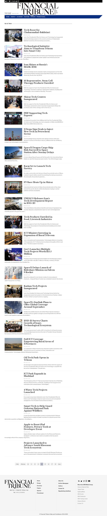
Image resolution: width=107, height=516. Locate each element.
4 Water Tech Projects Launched (35, 391)
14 (41, 464)
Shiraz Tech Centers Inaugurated (35, 98)
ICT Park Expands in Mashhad (35, 375)
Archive (11, 1)
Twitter (17, 1)
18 (55, 464)
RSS (13, 1)
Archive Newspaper (63, 483)
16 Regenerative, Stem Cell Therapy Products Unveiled (39, 82)
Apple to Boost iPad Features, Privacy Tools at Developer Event (37, 426)
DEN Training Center (83, 498)
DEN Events (81, 494)
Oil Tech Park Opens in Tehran (36, 358)
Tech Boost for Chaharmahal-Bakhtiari (37, 31)
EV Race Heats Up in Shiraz (38, 182)
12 (34, 464)
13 (38, 464)
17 (52, 464)
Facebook (19, 1)
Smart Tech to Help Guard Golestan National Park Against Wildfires (38, 408)
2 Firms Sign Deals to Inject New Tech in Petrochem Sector (38, 131)
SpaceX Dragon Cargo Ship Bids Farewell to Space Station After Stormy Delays (39, 150)
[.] (79, 481)
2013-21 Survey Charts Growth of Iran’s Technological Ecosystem (37, 323)
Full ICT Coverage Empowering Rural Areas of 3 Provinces (39, 341)
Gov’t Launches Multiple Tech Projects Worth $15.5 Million (38, 251)
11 (31, 464)
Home (6, 1)
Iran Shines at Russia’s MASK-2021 (35, 65)
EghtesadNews (81, 491)
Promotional (41, 16)
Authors (60, 486)
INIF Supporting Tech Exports (35, 114)
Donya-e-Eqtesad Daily (83, 487)
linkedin (15, 1)
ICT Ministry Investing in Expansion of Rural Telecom (39, 234)
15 (45, 464)
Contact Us (9, 1)
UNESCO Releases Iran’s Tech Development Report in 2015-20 (38, 200)
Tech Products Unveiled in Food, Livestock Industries (38, 218)
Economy (20, 16)
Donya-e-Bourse (81, 501)
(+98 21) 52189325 (20, 492)
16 (48, 464)
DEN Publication (82, 496)
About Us (8, 1)
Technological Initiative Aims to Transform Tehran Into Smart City (38, 48)
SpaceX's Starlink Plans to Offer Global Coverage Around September (37, 304)
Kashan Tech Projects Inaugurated (35, 287)
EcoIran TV (80, 503)
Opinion (33, 16)
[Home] (37, 9)
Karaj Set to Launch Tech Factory (37, 167)
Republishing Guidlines (64, 491)
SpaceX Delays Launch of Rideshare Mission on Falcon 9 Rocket (39, 270)
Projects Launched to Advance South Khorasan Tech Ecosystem (37, 445)
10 (28, 464)
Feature (26, 16)
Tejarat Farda (81, 489)
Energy (13, 16)
